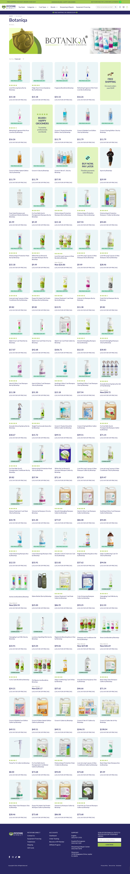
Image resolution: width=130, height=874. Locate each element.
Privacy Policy (104, 865)
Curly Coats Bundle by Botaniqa (19, 679)
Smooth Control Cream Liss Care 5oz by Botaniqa (65, 554)
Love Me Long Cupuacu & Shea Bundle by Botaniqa (64, 257)
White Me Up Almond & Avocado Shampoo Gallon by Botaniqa (64, 470)
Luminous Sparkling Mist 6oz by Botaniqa (42, 638)
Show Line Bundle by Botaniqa (109, 637)
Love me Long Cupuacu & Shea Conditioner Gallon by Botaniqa (87, 764)
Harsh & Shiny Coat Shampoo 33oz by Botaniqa (41, 384)
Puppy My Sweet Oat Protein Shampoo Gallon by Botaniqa (41, 806)
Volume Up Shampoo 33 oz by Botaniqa (41, 512)
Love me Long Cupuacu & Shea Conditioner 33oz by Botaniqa (109, 469)
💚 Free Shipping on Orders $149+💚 (65, 12)
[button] (13, 85)
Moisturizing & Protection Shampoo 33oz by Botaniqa (85, 214)
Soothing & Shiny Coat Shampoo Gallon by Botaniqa (110, 512)
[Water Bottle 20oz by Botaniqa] (42, 580)
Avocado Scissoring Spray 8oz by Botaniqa (19, 427)
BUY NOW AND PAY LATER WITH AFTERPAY (105, 2)
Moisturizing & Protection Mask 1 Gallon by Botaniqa (65, 764)
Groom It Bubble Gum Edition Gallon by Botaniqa (18, 721)
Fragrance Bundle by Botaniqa (64, 88)
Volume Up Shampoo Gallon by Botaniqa (64, 806)
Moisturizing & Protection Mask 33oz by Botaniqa (42, 469)
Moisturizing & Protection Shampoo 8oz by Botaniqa (63, 214)
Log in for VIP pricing (18, 100)
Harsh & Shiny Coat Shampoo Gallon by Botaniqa (86, 512)
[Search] (115, 7)
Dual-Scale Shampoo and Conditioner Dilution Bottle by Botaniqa (18, 215)
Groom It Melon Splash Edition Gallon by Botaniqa (41, 721)
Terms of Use (112, 865)
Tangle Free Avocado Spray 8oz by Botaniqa (41, 427)
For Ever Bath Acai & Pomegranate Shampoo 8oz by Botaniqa (41, 215)
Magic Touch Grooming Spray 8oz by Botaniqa (41, 89)
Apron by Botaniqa (106, 170)
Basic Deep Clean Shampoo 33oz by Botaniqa (19, 806)
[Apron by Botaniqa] (110, 157)
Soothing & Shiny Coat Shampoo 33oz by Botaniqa (87, 384)
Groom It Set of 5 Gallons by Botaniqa (86, 721)
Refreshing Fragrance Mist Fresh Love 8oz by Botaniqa (87, 89)
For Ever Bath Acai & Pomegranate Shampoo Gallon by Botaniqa (109, 427)
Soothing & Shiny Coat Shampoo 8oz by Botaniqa (65, 384)
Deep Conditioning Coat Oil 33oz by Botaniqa (109, 554)
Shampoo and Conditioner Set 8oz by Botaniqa (86, 638)
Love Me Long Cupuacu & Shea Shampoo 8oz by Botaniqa (87, 256)
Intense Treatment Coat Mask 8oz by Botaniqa (64, 299)
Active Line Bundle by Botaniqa (19, 596)
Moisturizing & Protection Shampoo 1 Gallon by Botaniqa (109, 214)
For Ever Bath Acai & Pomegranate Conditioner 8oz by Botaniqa (19, 470)
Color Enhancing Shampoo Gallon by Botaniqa (85, 597)
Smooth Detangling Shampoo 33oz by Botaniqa (109, 341)
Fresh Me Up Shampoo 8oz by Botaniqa (109, 299)
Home (11, 16)
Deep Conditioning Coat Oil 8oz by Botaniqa (65, 680)
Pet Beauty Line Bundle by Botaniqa (40, 681)
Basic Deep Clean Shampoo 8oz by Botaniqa (110, 764)
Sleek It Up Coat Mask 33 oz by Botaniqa (41, 341)
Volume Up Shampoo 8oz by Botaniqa (86, 299)
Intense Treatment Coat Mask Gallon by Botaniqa (64, 597)
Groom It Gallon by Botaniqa (64, 720)
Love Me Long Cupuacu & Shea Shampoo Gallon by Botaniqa (87, 469)
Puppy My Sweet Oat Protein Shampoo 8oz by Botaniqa (41, 299)
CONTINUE (109, 844)
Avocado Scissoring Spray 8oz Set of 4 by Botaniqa (110, 385)
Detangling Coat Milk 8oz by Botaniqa (109, 597)
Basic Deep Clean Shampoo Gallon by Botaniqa (108, 680)
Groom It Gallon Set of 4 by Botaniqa (108, 721)
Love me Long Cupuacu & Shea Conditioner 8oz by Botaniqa (18, 299)
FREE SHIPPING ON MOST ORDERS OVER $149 (21, 2)
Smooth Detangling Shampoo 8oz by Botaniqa (86, 341)
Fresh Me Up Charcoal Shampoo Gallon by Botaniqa (87, 806)
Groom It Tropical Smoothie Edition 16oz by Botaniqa (63, 131)
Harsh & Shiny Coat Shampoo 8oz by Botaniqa (18, 384)
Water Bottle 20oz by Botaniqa (41, 596)
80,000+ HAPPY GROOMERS (63, 2)
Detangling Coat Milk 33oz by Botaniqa (18, 638)
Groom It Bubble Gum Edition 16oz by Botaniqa (86, 131)
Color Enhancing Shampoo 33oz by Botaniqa (42, 554)
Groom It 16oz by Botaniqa (40, 170)
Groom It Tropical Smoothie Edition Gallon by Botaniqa (63, 427)
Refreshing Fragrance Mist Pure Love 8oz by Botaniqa (19, 131)
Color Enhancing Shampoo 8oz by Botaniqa (18, 554)
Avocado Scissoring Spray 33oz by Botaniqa (87, 680)
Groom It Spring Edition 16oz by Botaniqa (110, 131)
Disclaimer (118, 865)
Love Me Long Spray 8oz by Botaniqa (17, 89)
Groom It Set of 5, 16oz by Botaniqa (63, 171)
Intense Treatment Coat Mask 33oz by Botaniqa (18, 512)
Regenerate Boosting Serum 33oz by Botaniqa (65, 638)
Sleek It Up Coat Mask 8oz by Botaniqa (18, 341)
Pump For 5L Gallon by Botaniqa (19, 763)
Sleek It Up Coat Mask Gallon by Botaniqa (65, 341)
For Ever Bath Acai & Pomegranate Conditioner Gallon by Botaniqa (40, 764)
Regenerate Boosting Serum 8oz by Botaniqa (87, 554)
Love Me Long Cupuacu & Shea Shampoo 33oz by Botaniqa (109, 256)
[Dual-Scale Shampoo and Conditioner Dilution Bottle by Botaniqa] (19, 197)
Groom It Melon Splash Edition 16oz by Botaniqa (18, 171)
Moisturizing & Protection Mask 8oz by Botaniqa (19, 256)
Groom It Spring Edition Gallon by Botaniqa (87, 427)
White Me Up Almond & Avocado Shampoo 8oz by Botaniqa (40, 257)
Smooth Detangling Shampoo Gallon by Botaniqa (64, 512)
